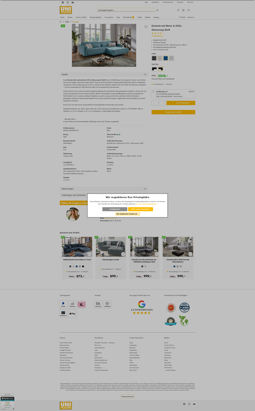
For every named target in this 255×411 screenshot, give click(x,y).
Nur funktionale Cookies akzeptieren (128, 214)
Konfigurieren (115, 209)
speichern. (139, 204)
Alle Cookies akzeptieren (140, 209)
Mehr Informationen (149, 204)
